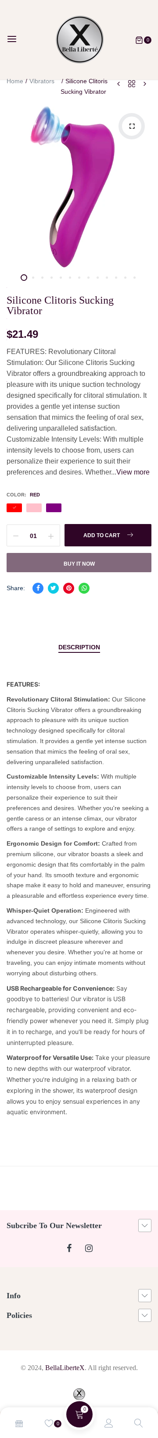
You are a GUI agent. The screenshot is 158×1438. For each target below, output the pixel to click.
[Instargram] (89, 1248)
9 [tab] (97, 277)
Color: (23, 494)
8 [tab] (88, 277)
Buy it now (79, 564)
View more (133, 472)
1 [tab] (24, 277)
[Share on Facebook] (37, 588)
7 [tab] (79, 277)
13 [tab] (134, 277)
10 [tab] (106, 277)
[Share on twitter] (53, 588)
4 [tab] (51, 277)
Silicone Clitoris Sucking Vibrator (60, 305)
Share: (16, 587)
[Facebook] (69, 1248)
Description (79, 647)
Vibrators (41, 81)
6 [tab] (70, 277)
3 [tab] (42, 277)
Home (15, 81)
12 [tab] (125, 277)
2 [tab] (33, 277)
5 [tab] (60, 277)
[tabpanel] (79, 188)
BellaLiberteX (65, 1367)
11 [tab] (116, 277)
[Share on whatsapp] (84, 588)
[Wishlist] (49, 1424)
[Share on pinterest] (68, 588)
